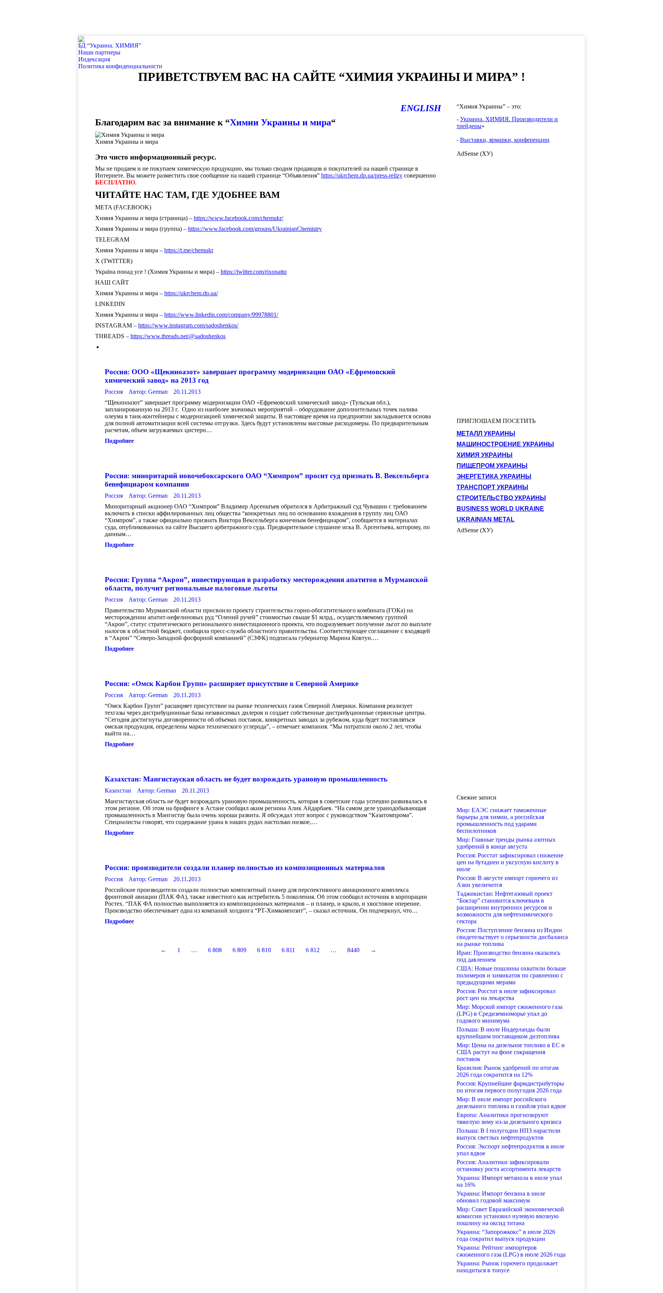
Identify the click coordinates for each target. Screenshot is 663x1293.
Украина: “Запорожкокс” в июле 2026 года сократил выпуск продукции (506, 1235)
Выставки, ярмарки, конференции (504, 140)
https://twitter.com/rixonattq (254, 271)
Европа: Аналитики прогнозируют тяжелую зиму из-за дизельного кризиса (509, 1118)
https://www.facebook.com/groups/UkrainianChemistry (255, 228)
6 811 (288, 950)
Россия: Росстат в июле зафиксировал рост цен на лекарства (506, 994)
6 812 (313, 950)
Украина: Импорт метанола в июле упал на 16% (509, 1181)
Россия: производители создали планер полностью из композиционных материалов (245, 868)
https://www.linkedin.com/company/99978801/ (221, 314)
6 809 (239, 950)
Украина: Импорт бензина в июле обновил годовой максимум (501, 1197)
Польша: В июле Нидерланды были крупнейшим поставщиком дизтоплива (508, 1033)
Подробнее (119, 441)
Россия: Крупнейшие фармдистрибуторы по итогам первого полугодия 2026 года (510, 1087)
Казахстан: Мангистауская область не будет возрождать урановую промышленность (246, 779)
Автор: (148, 391)
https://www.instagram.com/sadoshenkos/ (188, 325)
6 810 (264, 950)
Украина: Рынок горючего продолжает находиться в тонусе (507, 1266)
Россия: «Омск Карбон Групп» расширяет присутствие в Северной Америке (231, 683)
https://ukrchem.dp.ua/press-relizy (361, 175)
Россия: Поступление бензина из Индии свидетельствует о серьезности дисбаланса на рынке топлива (512, 937)
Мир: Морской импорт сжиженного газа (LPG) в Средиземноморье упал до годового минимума (509, 1013)
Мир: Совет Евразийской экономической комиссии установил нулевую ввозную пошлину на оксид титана (510, 1216)
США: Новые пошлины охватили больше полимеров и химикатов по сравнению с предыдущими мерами (511, 975)
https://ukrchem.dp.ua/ (191, 293)
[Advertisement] (139, 17)
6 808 (215, 950)
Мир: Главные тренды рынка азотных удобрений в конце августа (506, 843)
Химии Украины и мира (280, 122)
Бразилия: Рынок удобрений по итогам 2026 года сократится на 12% (508, 1071)
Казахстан (118, 790)
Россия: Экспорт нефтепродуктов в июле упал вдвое (510, 1149)
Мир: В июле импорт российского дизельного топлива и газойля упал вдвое (511, 1102)
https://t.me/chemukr (188, 250)
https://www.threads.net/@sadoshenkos (178, 336)
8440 (353, 950)
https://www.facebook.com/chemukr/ (238, 218)
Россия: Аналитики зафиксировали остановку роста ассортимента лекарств (509, 1165)
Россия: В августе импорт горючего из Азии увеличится (507, 881)
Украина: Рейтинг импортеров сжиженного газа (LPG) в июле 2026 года (511, 1251)
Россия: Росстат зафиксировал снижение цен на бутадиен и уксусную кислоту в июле (510, 862)
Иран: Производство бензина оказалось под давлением (508, 956)
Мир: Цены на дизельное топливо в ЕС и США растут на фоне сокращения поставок (511, 1052)
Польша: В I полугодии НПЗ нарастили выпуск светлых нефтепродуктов (509, 1134)
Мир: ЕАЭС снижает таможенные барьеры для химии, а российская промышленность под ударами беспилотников (501, 820)
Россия (114, 391)
